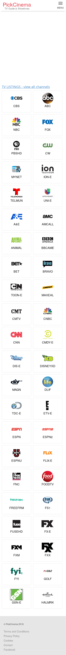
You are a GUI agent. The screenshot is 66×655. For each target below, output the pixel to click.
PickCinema (17, 5)
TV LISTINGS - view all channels (26, 87)
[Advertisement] (33, 46)
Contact (8, 645)
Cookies (8, 640)
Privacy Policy (12, 636)
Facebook (9, 649)
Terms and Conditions (16, 631)
